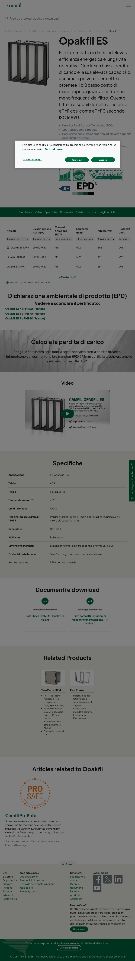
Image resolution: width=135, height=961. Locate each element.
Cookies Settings (32, 159)
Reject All (77, 159)
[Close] (115, 145)
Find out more (54, 149)
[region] (67, 154)
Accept (103, 159)
